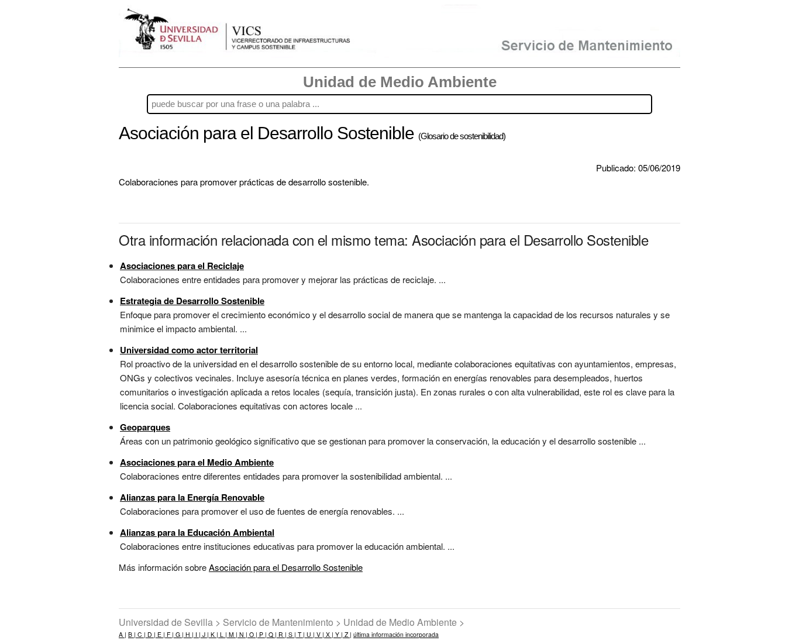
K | (213, 634)
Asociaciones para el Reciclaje (182, 265)
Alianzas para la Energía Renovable (192, 497)
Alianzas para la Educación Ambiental (197, 532)
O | (252, 634)
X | (328, 634)
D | (151, 634)
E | (160, 634)
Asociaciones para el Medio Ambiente (197, 462)
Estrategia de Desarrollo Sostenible (192, 300)
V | (319, 634)
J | (205, 634)
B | (132, 634)
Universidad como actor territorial (189, 349)
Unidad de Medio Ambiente (400, 82)
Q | (272, 634)
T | (300, 634)
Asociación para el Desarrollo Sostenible (286, 567)
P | (262, 634)
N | (242, 634)
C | (141, 634)
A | (122, 634)
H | (189, 634)
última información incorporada (396, 634)
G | (179, 634)
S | (291, 634)
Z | (347, 634)
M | (232, 634)
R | (282, 634)
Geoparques (145, 427)
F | (169, 634)
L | (222, 634)
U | (310, 634)
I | (197, 634)
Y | (338, 634)
